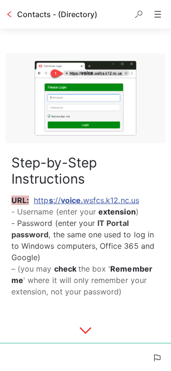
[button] (138, 14)
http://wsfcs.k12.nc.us (86, 200)
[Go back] (9, 14)
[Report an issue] (156, 357)
